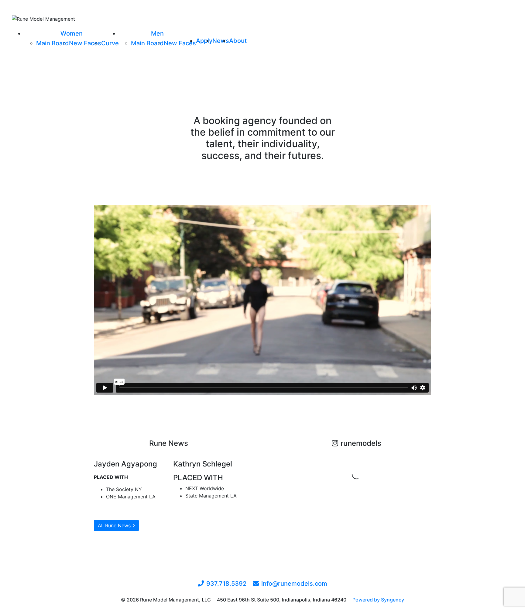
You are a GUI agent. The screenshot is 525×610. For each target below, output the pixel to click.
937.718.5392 (226, 583)
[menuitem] (71, 33)
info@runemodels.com (294, 583)
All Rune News (114, 525)
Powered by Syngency (378, 600)
